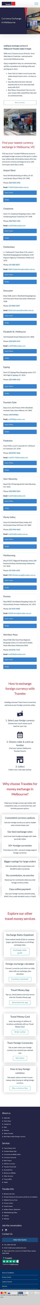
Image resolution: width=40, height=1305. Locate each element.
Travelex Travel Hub (10, 1167)
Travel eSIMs (8, 1179)
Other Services (8, 1176)
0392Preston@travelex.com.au (19, 613)
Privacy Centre (8, 1203)
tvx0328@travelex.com (16, 654)
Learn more (9, 192)
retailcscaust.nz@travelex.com (17, 1248)
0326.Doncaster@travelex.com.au (20, 310)
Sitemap (6, 1219)
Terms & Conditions (8, 1273)
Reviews (6, 1130)
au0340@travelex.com (16, 419)
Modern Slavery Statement (12, 1209)
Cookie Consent (7, 1282)
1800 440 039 (11, 1245)
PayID (6, 1182)
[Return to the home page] (12, 5)
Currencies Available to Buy (12, 1154)
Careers (6, 1215)
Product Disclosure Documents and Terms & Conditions (20, 1197)
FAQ (5, 1127)
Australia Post (8, 1170)
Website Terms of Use (10, 1200)
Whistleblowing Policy (10, 1212)
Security (4, 1286)
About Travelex (8, 1133)
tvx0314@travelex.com (16, 496)
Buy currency (20, 102)
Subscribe (7, 1118)
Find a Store (7, 1121)
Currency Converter (10, 1157)
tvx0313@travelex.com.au (18, 534)
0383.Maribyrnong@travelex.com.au (21, 575)
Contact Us (7, 1124)
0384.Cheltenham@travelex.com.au (21, 269)
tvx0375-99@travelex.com (18, 458)
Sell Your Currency (9, 1164)
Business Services (9, 1194)
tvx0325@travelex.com (16, 226)
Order (7, 200)
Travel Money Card (9, 1148)
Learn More (9, 351)
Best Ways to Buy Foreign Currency (14, 1136)
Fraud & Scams (8, 1206)
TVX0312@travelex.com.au (18, 187)
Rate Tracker (8, 1160)
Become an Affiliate (10, 1173)
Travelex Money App (10, 1151)
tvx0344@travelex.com (16, 346)
